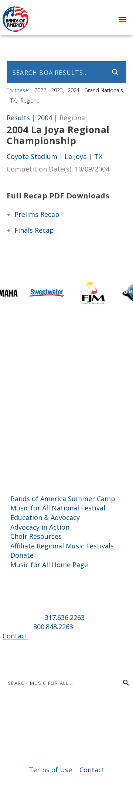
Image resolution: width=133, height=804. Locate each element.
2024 (73, 90)
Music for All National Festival (57, 507)
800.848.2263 (53, 626)
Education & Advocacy (45, 517)
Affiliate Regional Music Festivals (62, 545)
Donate (22, 555)
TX (13, 100)
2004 (44, 117)
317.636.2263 (65, 617)
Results (18, 117)
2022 (40, 90)
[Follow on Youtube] (53, 658)
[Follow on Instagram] (23, 658)
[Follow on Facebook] (8, 658)
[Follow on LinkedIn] (38, 658)
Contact (15, 635)
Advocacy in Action (39, 527)
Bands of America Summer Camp (62, 498)
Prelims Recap (36, 214)
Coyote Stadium (32, 156)
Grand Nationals (103, 90)
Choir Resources (36, 536)
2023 (57, 90)
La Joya (76, 156)
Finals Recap (34, 230)
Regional (31, 100)
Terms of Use (50, 769)
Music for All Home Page (49, 564)
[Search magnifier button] (115, 72)
